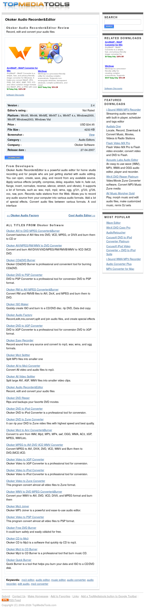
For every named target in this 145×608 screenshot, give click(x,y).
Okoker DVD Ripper (18, 398)
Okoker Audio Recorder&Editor (24, 387)
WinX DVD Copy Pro (118, 227)
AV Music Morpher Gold (120, 193)
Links (75, 596)
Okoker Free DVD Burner (21, 528)
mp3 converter (39, 584)
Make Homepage (38, 596)
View (92, 134)
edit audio (23, 584)
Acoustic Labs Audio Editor (122, 160)
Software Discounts (15, 95)
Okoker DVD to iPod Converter (24, 408)
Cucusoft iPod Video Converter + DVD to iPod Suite (121, 250)
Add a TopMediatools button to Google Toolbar (109, 596)
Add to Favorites (60, 596)
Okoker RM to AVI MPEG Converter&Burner (32, 289)
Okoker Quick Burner (18, 560)
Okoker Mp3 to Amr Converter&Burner (29, 430)
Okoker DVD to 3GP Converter (24, 325)
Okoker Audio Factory (19, 315)
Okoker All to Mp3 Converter (23, 366)
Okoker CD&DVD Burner (20, 260)
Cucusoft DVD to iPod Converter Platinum (119, 239)
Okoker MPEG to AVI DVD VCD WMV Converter (34, 445)
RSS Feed (14, 600)
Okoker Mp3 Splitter (18, 355)
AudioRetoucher (116, 232)
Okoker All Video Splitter (20, 376)
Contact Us (18, 596)
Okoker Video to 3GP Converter (25, 459)
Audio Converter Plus (119, 264)
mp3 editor (28, 580)
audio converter (76, 580)
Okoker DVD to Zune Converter (25, 419)
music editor (58, 580)
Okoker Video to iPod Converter (25, 470)
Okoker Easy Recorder (19, 340)
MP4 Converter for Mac (120, 269)
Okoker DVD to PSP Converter (24, 275)
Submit (6, 596)
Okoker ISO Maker (17, 304)
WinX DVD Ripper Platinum (122, 176)
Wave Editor (113, 222)
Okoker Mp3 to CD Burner (21, 549)
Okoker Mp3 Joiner (17, 506)
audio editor (43, 580)
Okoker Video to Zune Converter (25, 481)
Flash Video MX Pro (118, 143)
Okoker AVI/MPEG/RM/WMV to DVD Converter (34, 245)
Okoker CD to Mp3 (17, 538)
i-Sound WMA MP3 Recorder (123, 109)
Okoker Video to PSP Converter (25, 517)
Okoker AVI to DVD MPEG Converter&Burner (33, 231)
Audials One (113, 126)
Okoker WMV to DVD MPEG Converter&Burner (34, 491)
